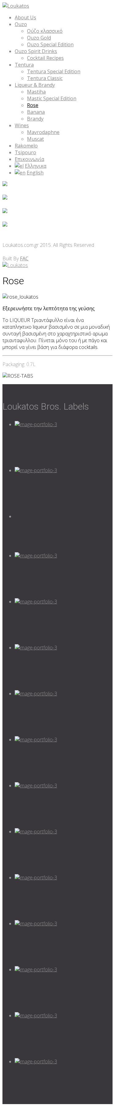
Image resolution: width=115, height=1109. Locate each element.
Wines (22, 125)
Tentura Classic (45, 78)
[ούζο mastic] (64, 805)
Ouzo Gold (39, 37)
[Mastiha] (64, 851)
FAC (24, 258)
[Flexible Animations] (64, 444)
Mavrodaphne (43, 132)
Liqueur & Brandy (35, 85)
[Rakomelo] (64, 989)
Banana (36, 112)
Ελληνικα (35, 166)
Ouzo (21, 24)
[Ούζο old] (64, 759)
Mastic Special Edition (51, 98)
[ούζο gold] (64, 490)
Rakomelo (26, 145)
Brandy (35, 118)
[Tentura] (64, 713)
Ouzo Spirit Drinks (36, 51)
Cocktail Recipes (45, 58)
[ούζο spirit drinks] (64, 575)
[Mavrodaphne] (64, 1081)
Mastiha (36, 91)
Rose (32, 105)
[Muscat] (64, 1035)
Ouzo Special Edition (50, 44)
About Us (25, 17)
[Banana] (64, 897)
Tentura (24, 64)
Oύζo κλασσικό (45, 31)
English (35, 172)
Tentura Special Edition (53, 71)
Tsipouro (25, 152)
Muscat (35, 139)
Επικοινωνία (29, 159)
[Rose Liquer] (64, 943)
